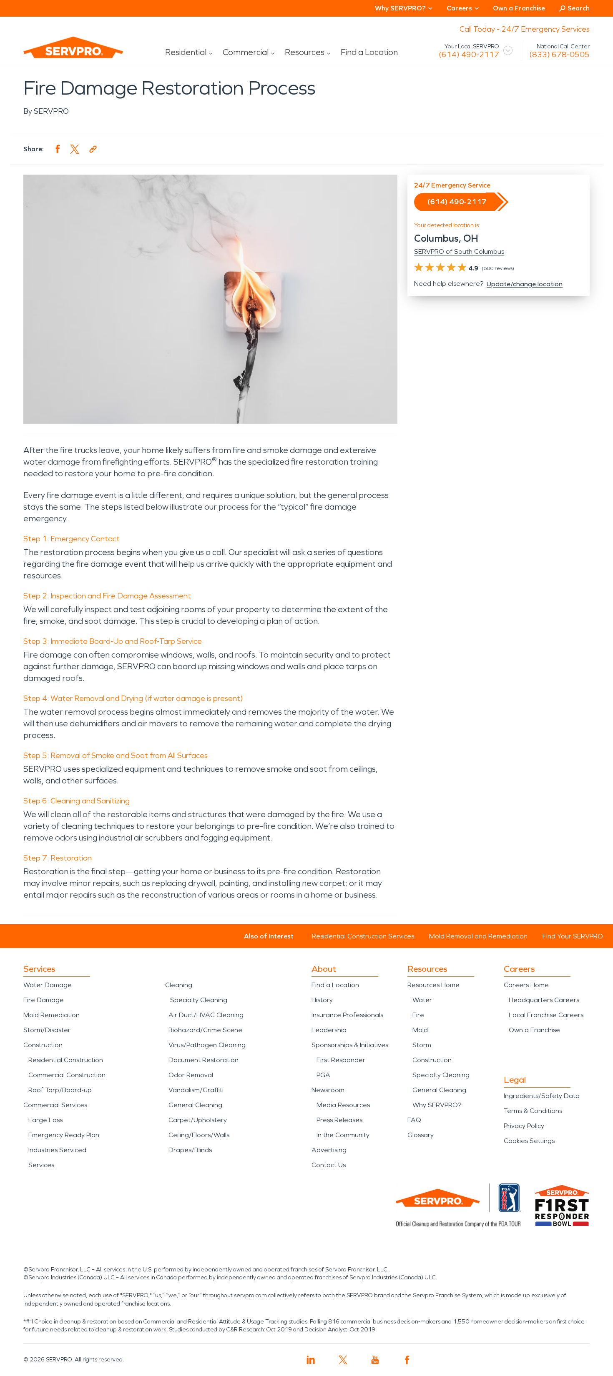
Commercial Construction (67, 1075)
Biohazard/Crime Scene (205, 1030)
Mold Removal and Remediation (478, 936)
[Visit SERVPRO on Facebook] (407, 1360)
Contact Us (329, 1165)
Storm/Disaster (46, 1030)
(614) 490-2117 (469, 54)
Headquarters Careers (544, 1000)
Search (579, 8)
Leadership (329, 1030)
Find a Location (369, 52)
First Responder (341, 1060)
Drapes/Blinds (190, 1150)
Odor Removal (190, 1075)
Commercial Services (55, 1105)
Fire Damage (43, 1000)
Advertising (329, 1150)
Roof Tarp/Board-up (60, 1090)
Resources (304, 52)
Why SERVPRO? (436, 1105)
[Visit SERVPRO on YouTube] (375, 1360)
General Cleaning (195, 1105)
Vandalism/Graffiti (196, 1090)
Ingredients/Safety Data (542, 1096)
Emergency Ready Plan (63, 1135)
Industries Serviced (57, 1150)
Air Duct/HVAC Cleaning (206, 1015)
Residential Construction (65, 1060)
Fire (418, 1015)
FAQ (414, 1120)
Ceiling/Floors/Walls (198, 1135)
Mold (420, 1030)
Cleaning (178, 985)
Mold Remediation (51, 1015)
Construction (43, 1045)
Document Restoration (203, 1060)
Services (41, 1165)
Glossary (420, 1135)
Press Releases (339, 1120)
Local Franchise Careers (546, 1015)
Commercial (246, 52)
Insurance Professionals (347, 1015)
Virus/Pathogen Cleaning (207, 1045)
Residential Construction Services (363, 936)
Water (422, 1000)
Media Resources (343, 1105)
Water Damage (47, 985)
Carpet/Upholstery (197, 1120)
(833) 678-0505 (559, 54)
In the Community (343, 1135)
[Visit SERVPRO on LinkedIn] (310, 1360)
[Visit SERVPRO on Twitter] (343, 1360)
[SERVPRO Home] (61, 54)
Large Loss (45, 1120)
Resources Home (433, 985)
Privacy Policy (524, 1126)
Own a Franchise (519, 8)
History (322, 1000)
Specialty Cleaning (198, 1000)
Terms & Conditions (533, 1111)
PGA (323, 1075)
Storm (421, 1045)
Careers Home (526, 985)
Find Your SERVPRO (573, 936)
